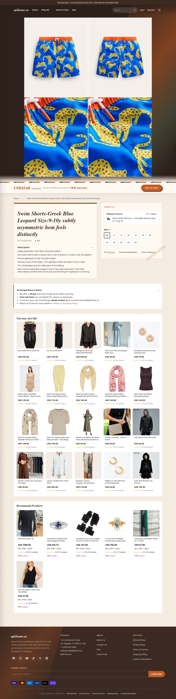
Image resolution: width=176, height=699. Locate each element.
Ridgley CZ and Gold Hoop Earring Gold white (115, 482)
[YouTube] (27, 658)
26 (135, 242)
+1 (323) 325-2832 (68, 647)
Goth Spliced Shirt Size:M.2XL (145, 437)
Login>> (25, 556)
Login (142, 10)
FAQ (98, 649)
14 (143, 235)
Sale (74, 10)
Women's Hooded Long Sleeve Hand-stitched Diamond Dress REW (87, 438)
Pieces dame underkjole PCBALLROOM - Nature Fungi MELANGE (29, 395)
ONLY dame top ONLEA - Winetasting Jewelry (143, 395)
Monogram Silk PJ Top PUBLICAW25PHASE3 (84, 352)
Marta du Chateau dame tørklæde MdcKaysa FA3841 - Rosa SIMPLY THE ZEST (116, 395)
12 (135, 235)
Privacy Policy (139, 644)
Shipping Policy (140, 654)
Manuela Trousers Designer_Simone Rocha (85, 482)
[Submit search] (134, 10)
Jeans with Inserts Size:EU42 (28, 351)
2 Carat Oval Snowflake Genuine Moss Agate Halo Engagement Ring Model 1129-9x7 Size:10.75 (117, 540)
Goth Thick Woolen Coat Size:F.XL (143, 482)
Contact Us (102, 644)
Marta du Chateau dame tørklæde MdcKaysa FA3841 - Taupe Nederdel (29, 438)
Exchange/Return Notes (29, 290)
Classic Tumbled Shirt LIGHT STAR (57, 482)
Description (23, 247)
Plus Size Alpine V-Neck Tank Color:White (29, 591)
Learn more (82, 188)
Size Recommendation (128, 252)
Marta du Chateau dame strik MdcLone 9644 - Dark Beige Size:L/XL (58, 438)
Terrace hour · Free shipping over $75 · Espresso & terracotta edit (88, 2)
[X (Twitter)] (40, 658)
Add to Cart (151, 188)
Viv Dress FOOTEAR (54, 351)
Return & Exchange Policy (66, 303)
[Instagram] (20, 658)
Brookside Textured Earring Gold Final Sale (144, 352)
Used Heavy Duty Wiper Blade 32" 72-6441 (145, 540)
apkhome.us (21, 10)
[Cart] (159, 10)
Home (35, 10)
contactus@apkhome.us (71, 650)
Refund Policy (139, 640)
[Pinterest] (47, 658)
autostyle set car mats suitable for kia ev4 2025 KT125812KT (88, 540)
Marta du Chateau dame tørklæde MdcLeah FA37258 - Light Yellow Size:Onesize (87, 395)
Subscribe (156, 674)
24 (128, 242)
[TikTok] (33, 658)
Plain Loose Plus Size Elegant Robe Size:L (116, 352)
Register (151, 10)
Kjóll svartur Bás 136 (26, 539)
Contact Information (142, 659)
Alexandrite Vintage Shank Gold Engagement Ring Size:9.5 (57, 540)
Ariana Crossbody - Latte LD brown (115, 438)
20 (114, 242)
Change (153, 213)
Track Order (102, 654)
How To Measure (148, 252)
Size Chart (111, 252)
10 (128, 235)
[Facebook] (13, 658)
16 (150, 235)
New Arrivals (62, 10)
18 (107, 242)
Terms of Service (140, 649)
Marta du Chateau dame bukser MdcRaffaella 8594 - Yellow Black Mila (57, 395)
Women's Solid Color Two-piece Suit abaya (30, 482)
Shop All (45, 10)
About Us (101, 640)
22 (121, 242)
